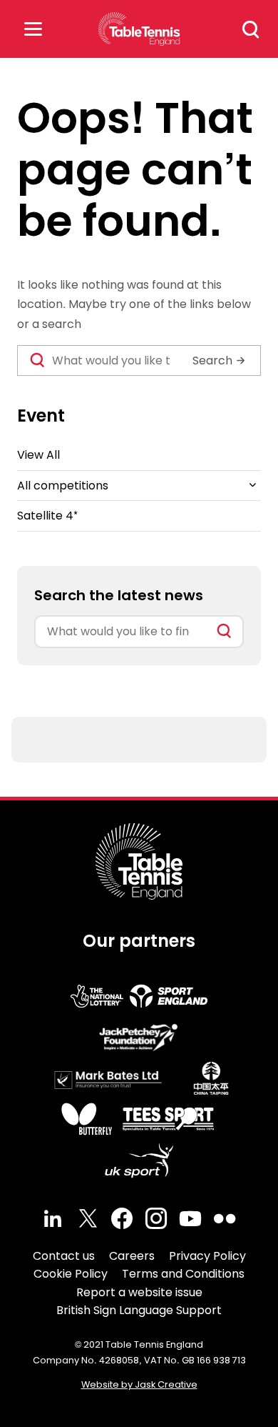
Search (251, 29)
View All (38, 455)
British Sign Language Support (139, 1310)
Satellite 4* (47, 515)
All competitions (62, 485)
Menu (32, 29)
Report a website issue (139, 1292)
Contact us (64, 1256)
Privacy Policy (207, 1256)
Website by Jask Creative (139, 1384)
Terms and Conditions (183, 1274)
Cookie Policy (71, 1274)
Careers (132, 1256)
